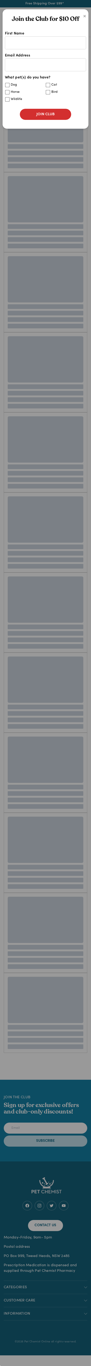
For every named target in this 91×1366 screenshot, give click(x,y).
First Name (14, 33)
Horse (15, 92)
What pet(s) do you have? (31, 88)
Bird (54, 92)
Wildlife (16, 99)
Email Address (17, 55)
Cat (54, 85)
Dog (14, 85)
